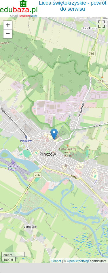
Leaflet (56, 260)
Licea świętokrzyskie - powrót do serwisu (72, 6)
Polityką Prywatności (37, 240)
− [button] (8, 33)
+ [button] (8, 25)
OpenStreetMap (78, 260)
